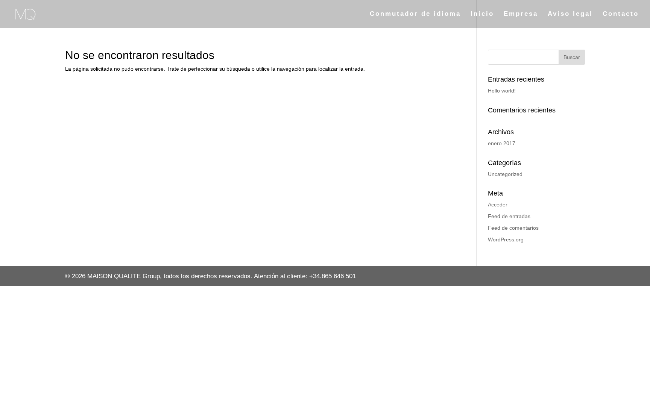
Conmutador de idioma (415, 14)
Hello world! (502, 91)
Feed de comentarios (513, 228)
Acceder (497, 205)
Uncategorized (505, 174)
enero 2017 (501, 143)
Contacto (621, 14)
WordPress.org (506, 240)
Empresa (521, 14)
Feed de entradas (509, 216)
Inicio (482, 14)
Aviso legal (570, 14)
